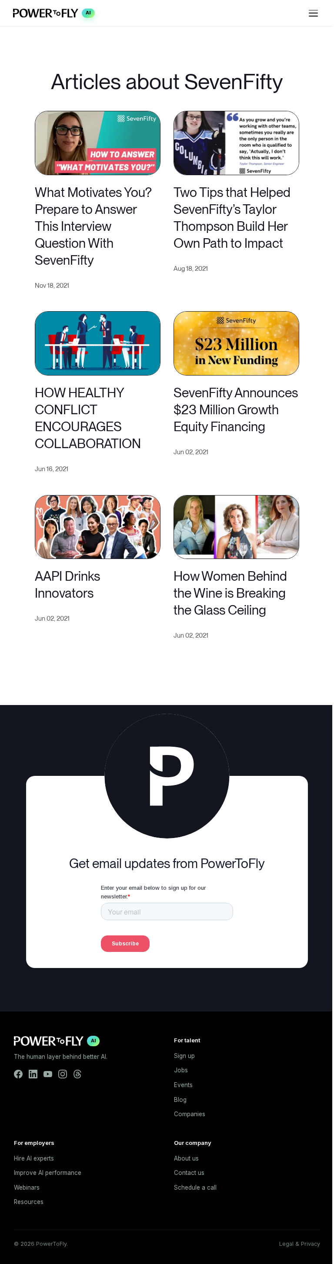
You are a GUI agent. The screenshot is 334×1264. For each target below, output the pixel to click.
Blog (180, 1099)
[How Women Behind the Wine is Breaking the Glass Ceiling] (236, 526)
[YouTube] (47, 1074)
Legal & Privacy (299, 1244)
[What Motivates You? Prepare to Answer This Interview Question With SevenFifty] (97, 142)
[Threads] (77, 1074)
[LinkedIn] (33, 1074)
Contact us (189, 1172)
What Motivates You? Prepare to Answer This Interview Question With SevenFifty (93, 226)
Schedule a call (195, 1187)
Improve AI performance (47, 1172)
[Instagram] (62, 1074)
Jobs (181, 1070)
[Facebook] (18, 1074)
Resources (28, 1201)
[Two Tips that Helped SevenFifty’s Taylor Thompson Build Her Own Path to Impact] (236, 142)
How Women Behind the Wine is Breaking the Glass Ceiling (230, 593)
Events (183, 1084)
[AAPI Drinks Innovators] (97, 526)
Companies (189, 1114)
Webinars (27, 1187)
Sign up (184, 1055)
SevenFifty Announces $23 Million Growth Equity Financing (236, 409)
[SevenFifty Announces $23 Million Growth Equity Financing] (236, 342)
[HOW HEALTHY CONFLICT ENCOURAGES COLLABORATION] (97, 342)
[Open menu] (313, 13)
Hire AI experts (34, 1158)
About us (186, 1158)
